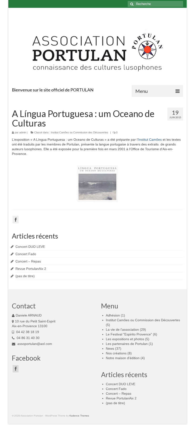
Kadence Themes (79, 415)
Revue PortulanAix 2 (30, 269)
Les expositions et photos (125, 339)
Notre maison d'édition (123, 358)
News (110, 348)
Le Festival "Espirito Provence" (129, 334)
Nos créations (116, 353)
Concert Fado (25, 254)
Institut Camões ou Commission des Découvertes (79, 132)
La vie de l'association (122, 329)
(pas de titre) (25, 276)
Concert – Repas (28, 261)
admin (22, 132)
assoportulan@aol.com (34, 344)
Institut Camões (150, 139)
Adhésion (113, 315)
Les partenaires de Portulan (127, 344)
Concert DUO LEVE (30, 247)
